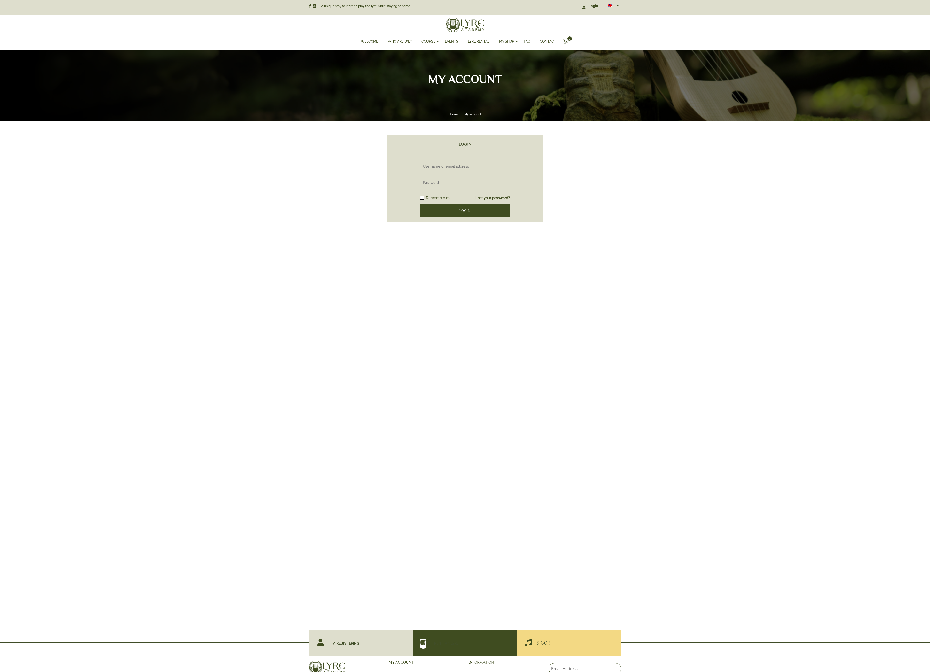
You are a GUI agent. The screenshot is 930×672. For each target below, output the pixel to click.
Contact (548, 41)
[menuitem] (613, 5)
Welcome (369, 41)
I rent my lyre (445, 643)
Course (428, 41)
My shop (506, 41)
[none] (613, 5)
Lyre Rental (478, 41)
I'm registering (345, 643)
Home (453, 114)
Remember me (438, 198)
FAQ (527, 41)
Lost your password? (492, 198)
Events (451, 41)
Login (593, 6)
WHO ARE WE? (400, 41)
